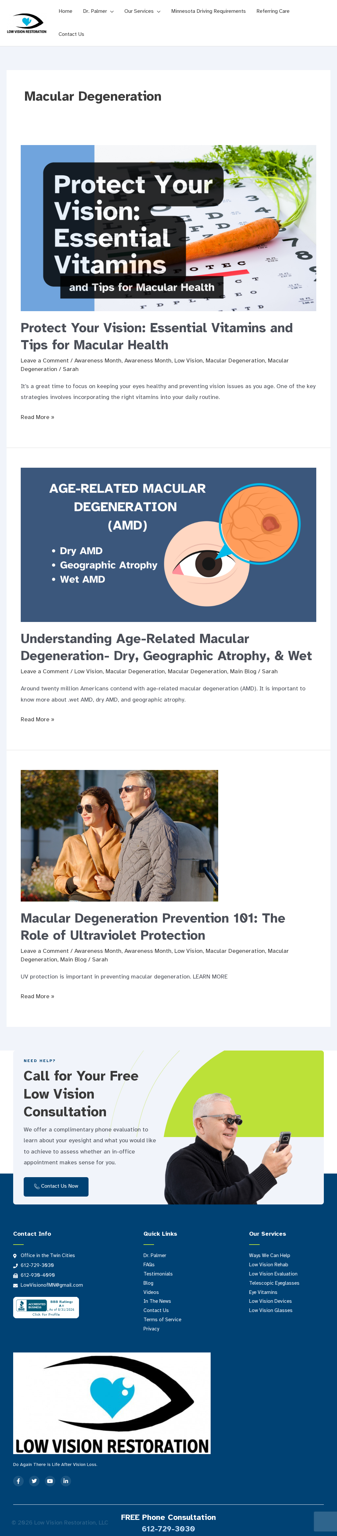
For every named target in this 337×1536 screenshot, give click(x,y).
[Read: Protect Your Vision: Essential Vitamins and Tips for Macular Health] (168, 228)
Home (65, 11)
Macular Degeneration (235, 361)
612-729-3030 (168, 1529)
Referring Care (273, 11)
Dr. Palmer (95, 11)
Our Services (139, 11)
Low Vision (188, 361)
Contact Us (71, 34)
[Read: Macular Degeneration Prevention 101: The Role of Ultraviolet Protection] (119, 835)
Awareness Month (97, 361)
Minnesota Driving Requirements (208, 11)
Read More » (37, 416)
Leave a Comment (45, 361)
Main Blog (243, 672)
